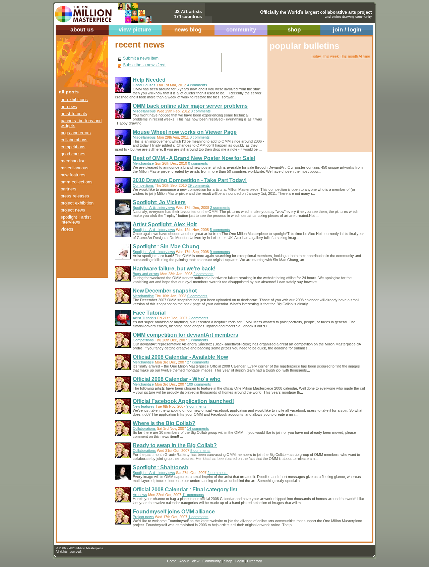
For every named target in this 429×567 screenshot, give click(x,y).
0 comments (201, 111)
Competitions (73, 146)
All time (364, 56)
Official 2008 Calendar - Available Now (180, 357)
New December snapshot (165, 291)
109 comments (199, 384)
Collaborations (74, 139)
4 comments (197, 85)
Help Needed (149, 80)
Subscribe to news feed (144, 65)
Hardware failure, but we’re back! (174, 268)
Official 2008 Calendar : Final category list (185, 489)
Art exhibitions (74, 99)
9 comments (220, 252)
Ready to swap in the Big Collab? (175, 445)
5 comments (220, 230)
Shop (228, 561)
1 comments (198, 340)
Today (316, 56)
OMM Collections (77, 181)
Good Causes (73, 153)
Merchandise (73, 160)
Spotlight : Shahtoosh (160, 467)
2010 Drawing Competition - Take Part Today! (190, 180)
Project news (73, 210)
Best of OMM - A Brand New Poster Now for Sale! (194, 158)
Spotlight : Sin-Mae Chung (166, 246)
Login (239, 561)
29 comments (199, 185)
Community (211, 561)
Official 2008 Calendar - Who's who (177, 379)
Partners (68, 188)
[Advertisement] (78, 257)
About (184, 561)
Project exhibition (77, 203)
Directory (254, 561)
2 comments (220, 208)
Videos (67, 229)
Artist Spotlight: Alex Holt (165, 224)
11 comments (193, 495)
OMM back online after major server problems (190, 106)
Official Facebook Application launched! (183, 401)
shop (294, 29)
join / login (347, 29)
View (195, 561)
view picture (135, 29)
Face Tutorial (149, 313)
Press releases (75, 195)
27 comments (198, 362)
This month (349, 56)
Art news (69, 106)
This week (330, 56)
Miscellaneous (74, 167)
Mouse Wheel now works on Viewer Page (185, 132)
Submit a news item (141, 58)
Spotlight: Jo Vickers (159, 202)
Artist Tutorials (74, 113)
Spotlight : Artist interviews (76, 220)
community (241, 29)
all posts (69, 91)
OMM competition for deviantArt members (185, 335)
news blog (187, 29)
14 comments (198, 428)
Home (172, 561)
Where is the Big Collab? (164, 423)
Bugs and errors (76, 132)
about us (82, 29)
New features (73, 174)
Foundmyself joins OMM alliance (174, 511)
